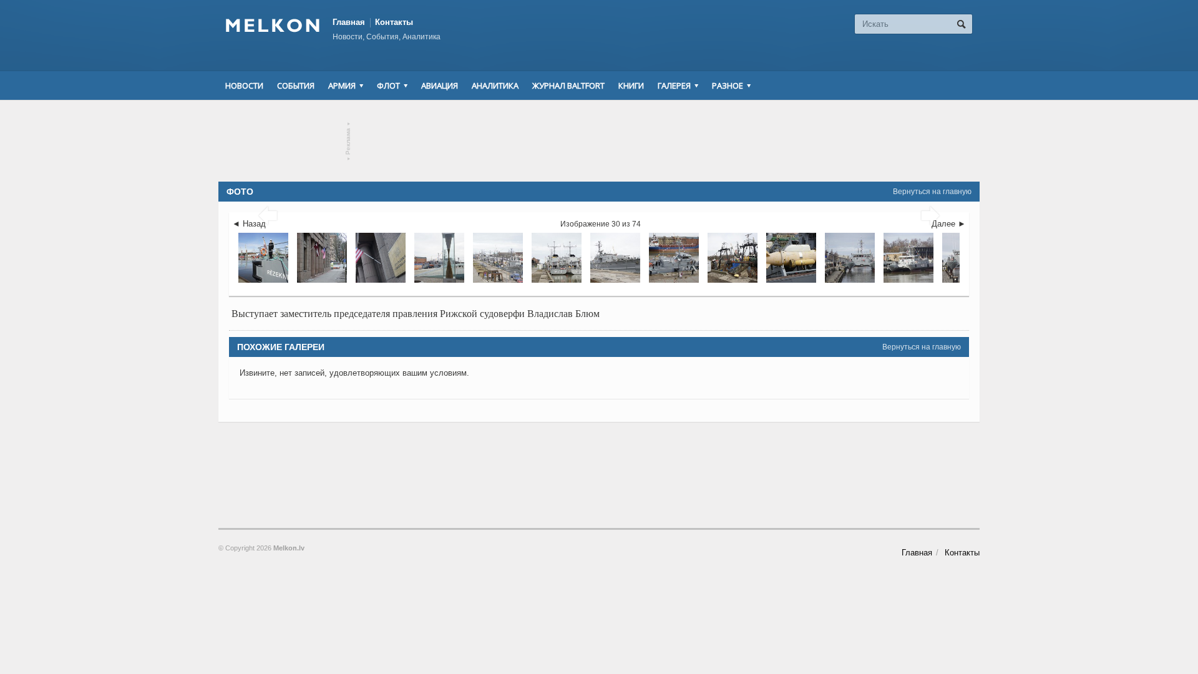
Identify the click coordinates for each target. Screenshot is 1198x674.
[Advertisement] (599, 141)
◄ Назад (249, 223)
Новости (244, 85)
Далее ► (949, 223)
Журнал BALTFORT (568, 85)
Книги (631, 85)
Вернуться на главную (932, 191)
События (295, 85)
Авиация (439, 85)
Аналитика (495, 85)
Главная (349, 22)
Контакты (394, 22)
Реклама (348, 141)
